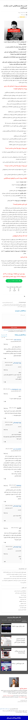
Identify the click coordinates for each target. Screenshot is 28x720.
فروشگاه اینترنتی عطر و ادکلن (20, 593)
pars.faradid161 (17, 449)
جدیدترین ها (24, 620)
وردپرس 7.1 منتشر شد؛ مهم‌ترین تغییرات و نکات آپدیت (16, 574)
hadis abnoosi (17, 340)
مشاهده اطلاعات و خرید (13, 281)
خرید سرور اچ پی (23, 599)
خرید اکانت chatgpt (22, 601)
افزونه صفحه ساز (23, 607)
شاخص (2, 337)
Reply (5, 344)
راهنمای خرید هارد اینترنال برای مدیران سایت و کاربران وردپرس (15, 578)
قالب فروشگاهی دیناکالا (18, 663)
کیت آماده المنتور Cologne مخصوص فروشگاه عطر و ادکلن (19, 640)
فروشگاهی (10, 620)
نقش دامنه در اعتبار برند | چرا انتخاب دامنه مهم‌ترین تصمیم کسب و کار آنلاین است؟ (14, 581)
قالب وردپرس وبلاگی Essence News (20, 652)
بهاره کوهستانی (17, 363)
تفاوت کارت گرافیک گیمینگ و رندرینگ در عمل (18, 576)
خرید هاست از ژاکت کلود (4, 709)
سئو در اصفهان (23, 603)
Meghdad (18, 485)
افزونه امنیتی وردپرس (22, 609)
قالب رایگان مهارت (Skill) (18, 626)
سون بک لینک (23, 595)
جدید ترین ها (3, 335)
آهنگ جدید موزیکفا (22, 597)
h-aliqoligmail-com (16, 389)
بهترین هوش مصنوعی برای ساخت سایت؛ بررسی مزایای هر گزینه (14, 572)
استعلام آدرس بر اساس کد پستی (20, 591)
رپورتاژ (19, 12)
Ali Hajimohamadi (22, 302)
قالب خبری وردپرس (22, 605)
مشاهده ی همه (4, 620)
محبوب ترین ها (18, 620)
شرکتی (14, 620)
